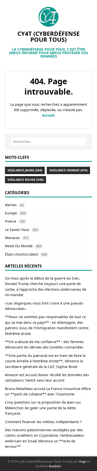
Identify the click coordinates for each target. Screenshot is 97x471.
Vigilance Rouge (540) (25, 180)
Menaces (12, 237)
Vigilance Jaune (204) (24, 170)
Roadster (55, 466)
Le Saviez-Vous (17, 229)
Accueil (48, 115)
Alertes (11, 205)
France (10, 221)
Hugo (82, 461)
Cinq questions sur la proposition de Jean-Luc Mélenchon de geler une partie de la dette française (43, 408)
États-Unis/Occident (21, 254)
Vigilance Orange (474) (68, 170)
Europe (11, 213)
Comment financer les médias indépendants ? (43, 421)
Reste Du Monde (19, 246)
